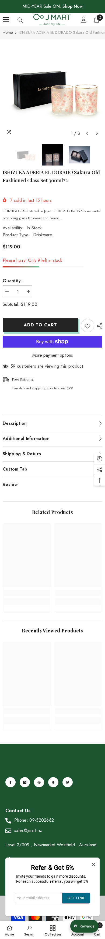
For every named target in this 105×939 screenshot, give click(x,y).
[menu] (6, 19)
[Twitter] (67, 782)
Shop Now (72, 6)
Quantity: (12, 281)
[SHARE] (98, 325)
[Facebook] (10, 782)
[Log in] (84, 20)
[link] (27, 593)
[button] (87, 133)
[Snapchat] (53, 782)
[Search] (20, 20)
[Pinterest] (39, 782)
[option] (52, 89)
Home (8, 32)
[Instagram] (25, 782)
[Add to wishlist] (87, 325)
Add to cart (40, 325)
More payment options (52, 355)
